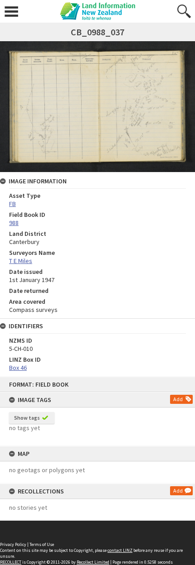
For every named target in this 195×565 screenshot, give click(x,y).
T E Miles (20, 261)
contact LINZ (119, 550)
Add (178, 399)
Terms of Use (41, 544)
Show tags (27, 417)
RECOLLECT (10, 562)
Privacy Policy (13, 544)
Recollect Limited (93, 562)
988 (14, 223)
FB (12, 204)
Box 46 (18, 368)
